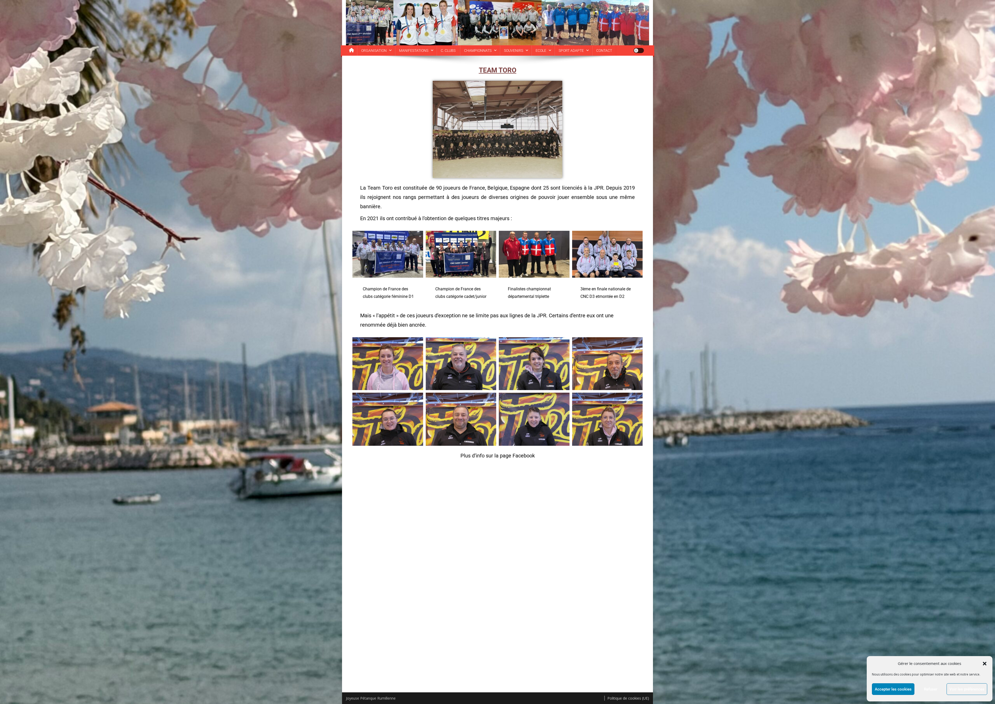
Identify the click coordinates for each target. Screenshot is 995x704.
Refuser (930, 689)
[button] (984, 663)
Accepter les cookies (893, 689)
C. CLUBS (448, 50)
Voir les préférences (966, 689)
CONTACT (604, 50)
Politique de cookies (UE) (628, 698)
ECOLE (541, 50)
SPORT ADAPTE (571, 50)
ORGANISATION (374, 50)
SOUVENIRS (513, 50)
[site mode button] (639, 50)
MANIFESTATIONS (413, 50)
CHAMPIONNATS (478, 50)
